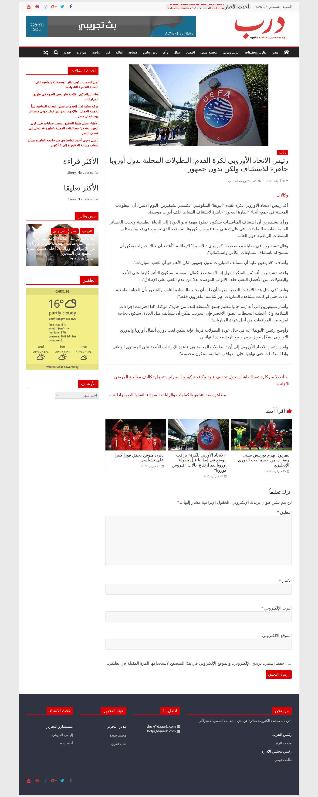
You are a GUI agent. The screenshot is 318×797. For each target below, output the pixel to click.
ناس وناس (150, 52)
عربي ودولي (231, 52)
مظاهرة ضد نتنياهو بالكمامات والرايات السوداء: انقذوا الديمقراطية (167, 394)
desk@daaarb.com (162, 726)
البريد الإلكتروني (276, 608)
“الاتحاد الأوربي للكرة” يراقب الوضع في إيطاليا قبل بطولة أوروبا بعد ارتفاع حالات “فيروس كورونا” (199, 463)
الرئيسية (87, 231)
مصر (275, 52)
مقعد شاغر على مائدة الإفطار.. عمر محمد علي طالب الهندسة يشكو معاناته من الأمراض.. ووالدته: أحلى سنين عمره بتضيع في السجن (61, 246)
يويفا (229, 181)
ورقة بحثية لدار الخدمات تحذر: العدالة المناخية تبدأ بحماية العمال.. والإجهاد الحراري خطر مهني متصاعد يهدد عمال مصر (63, 111)
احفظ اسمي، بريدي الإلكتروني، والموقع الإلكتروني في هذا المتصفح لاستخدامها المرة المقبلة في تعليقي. (196, 663)
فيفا (235, 181)
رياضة (96, 52)
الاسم (285, 580)
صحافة (133, 52)
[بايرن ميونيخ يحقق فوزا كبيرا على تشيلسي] (135, 421)
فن (108, 52)
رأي (165, 52)
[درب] (286, 52)
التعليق (284, 512)
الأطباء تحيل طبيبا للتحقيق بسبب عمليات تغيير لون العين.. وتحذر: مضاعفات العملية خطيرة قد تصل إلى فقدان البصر (63, 128)
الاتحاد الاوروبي (248, 181)
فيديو (67, 52)
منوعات (81, 52)
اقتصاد (190, 52)
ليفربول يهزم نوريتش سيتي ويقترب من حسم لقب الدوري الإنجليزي (263, 460)
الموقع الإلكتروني (277, 635)
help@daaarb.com (162, 731)
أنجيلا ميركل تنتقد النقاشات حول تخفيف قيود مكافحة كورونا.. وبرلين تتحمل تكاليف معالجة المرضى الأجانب (201, 380)
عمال (177, 52)
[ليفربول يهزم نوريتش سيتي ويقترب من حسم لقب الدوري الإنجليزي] (261, 421)
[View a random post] (46, 52)
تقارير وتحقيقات (256, 52)
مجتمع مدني (208, 52)
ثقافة (119, 52)
